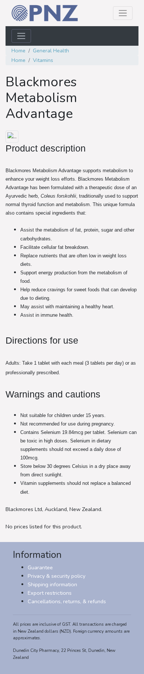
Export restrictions (50, 593)
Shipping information (52, 584)
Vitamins (43, 60)
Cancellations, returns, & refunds (67, 601)
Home (18, 50)
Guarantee (40, 567)
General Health (51, 50)
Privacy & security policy (56, 576)
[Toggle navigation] (123, 13)
